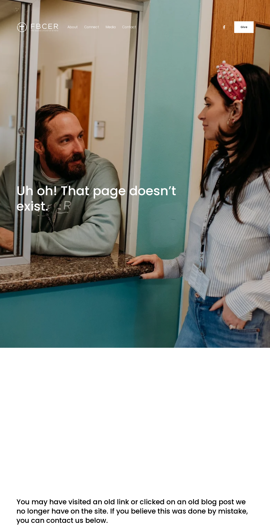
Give (244, 27)
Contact (129, 27)
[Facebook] (224, 27)
